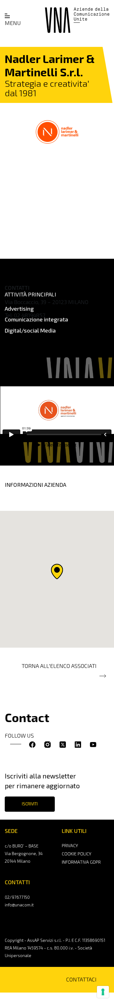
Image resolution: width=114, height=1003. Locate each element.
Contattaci (81, 979)
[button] (57, 571)
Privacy (70, 845)
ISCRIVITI (30, 803)
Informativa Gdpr (81, 862)
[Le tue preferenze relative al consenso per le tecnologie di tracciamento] (103, 992)
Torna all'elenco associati (59, 666)
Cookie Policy (76, 853)
